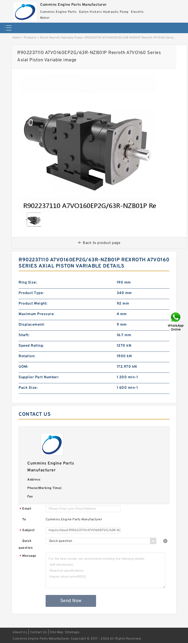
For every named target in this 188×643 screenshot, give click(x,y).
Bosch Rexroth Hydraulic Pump (61, 38)
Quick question (26, 544)
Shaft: (24, 335)
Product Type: (31, 293)
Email (25, 509)
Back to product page (101, 243)
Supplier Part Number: (39, 377)
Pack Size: (28, 388)
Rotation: (27, 356)
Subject (27, 530)
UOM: (23, 367)
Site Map (56, 632)
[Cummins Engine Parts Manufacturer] (25, 10)
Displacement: (32, 324)
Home (16, 38)
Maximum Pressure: (37, 314)
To (24, 519)
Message (27, 556)
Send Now (71, 601)
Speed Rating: (31, 345)
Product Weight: (33, 303)
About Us (20, 632)
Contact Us (38, 632)
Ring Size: (28, 282)
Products (30, 38)
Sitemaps (72, 632)
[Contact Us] (176, 321)
